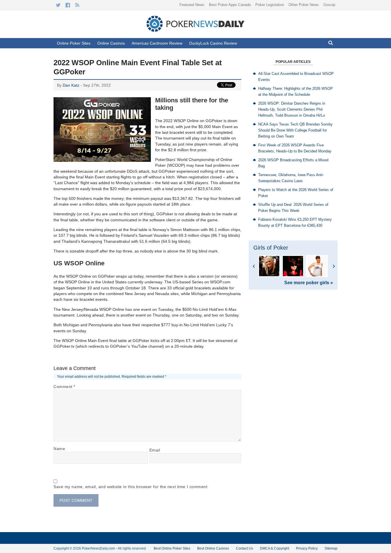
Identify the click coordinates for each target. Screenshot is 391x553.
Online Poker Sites (73, 43)
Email (154, 450)
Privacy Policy (307, 548)
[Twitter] (58, 5)
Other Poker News (304, 5)
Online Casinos (111, 43)
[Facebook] (67, 5)
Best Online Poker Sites (172, 548)
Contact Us (244, 548)
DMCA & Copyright (274, 548)
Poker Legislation (269, 5)
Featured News (191, 5)
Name (59, 448)
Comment (64, 386)
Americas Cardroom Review (157, 43)
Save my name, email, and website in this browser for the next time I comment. (131, 486)
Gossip (329, 5)
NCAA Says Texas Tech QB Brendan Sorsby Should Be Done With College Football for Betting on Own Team (295, 130)
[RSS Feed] (77, 5)
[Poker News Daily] (195, 31)
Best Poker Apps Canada (230, 5)
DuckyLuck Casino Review (213, 43)
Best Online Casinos (213, 548)
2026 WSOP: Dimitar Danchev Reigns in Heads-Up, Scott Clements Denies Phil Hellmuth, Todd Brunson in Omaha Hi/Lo (291, 109)
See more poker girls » (308, 283)
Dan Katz (71, 85)
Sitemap (331, 548)
